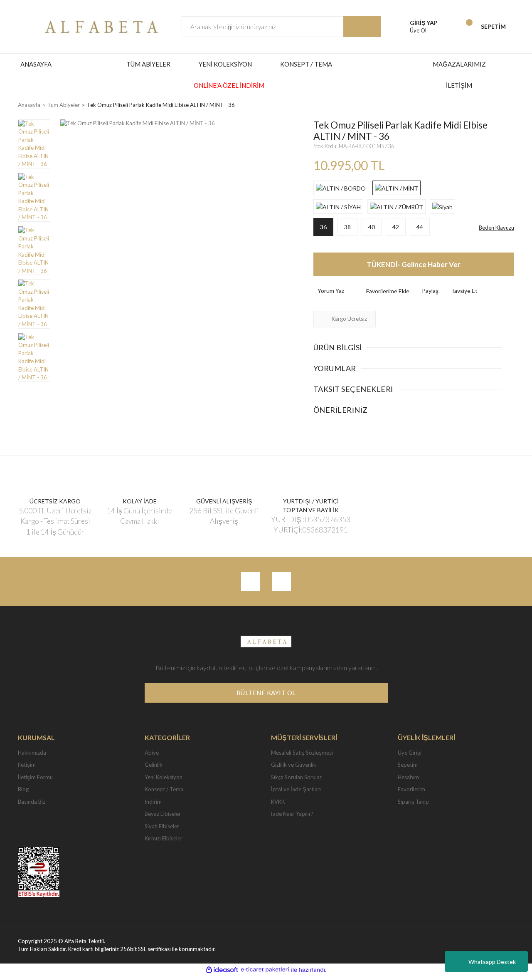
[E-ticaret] (265, 970)
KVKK (278, 801)
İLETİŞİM (459, 85)
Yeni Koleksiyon (163, 777)
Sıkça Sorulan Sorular (296, 777)
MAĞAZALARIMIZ (459, 64)
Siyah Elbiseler (162, 826)
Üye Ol (418, 30)
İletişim (27, 764)
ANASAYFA (36, 64)
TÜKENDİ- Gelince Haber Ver (414, 264)
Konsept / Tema (164, 789)
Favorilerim (411, 789)
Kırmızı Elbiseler (163, 838)
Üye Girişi (409, 752)
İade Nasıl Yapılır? (292, 813)
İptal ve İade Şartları (296, 789)
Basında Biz (31, 801)
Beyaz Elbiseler (163, 813)
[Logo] (99, 25)
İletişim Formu (35, 777)
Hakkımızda (32, 752)
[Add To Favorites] (380, 291)
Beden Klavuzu (496, 227)
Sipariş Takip (413, 801)
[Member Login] (398, 26)
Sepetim (408, 764)
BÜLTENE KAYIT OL (266, 692)
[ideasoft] (222, 970)
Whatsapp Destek (492, 961)
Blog (23, 789)
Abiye (152, 752)
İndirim (153, 801)
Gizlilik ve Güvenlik (293, 764)
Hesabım (408, 777)
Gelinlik (154, 764)
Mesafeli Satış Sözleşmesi (302, 752)
